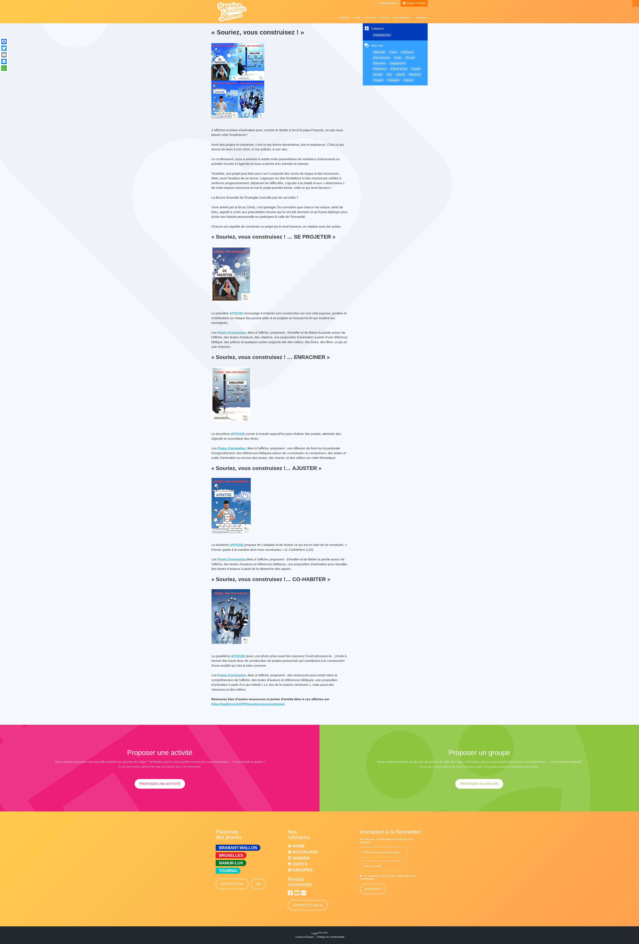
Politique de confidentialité (330, 937)
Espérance (379, 68)
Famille (416, 68)
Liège (319, 933)
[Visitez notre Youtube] (296, 892)
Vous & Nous (401, 17)
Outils (385, 17)
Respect (378, 80)
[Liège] (232, 20)
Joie (389, 74)
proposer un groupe (479, 784)
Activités (371, 17)
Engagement (397, 63)
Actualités (305, 852)
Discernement (381, 57)
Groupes (422, 17)
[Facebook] (4, 41)
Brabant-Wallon (238, 847)
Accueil (345, 17)
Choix (393, 52)
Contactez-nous (308, 905)
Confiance (407, 52)
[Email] (4, 54)
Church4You (232, 884)
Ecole (398, 57)
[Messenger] (4, 61)
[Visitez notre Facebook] (290, 892)
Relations (415, 74)
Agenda (301, 858)
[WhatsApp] (4, 68)
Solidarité (393, 80)
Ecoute (410, 57)
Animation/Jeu (381, 35)
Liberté (400, 74)
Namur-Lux (231, 863)
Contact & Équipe (304, 937)
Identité (377, 74)
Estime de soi (399, 68)
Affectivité (379, 52)
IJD (258, 884)
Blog (357, 17)
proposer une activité (159, 784)
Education (379, 63)
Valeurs (408, 80)
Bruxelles (231, 855)
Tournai (228, 870)
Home (299, 846)
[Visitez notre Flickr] (303, 892)
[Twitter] (4, 48)
